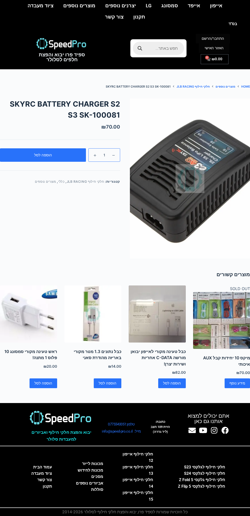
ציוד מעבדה (40, 6)
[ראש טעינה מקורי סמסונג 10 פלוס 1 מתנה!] (28, 314)
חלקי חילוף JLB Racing (85, 181)
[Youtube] (203, 430)
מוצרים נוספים (79, 6)
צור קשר (114, 17)
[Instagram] (214, 430)
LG (149, 6)
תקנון (139, 17)
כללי (61, 181)
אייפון (216, 6)
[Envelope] (192, 430)
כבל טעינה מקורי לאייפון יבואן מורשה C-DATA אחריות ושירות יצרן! (158, 357)
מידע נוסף (237, 383)
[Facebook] (225, 430)
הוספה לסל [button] (172, 383)
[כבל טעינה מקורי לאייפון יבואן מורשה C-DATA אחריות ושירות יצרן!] (157, 314)
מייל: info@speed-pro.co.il (121, 431)
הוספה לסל (43, 155)
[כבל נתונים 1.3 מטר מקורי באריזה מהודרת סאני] (93, 314)
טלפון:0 (121, 424)
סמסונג (169, 6)
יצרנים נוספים (120, 6)
